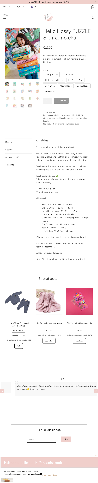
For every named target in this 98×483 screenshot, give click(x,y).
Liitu (66, 439)
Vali (18, 346)
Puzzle (46, 121)
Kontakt (21, 7)
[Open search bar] (93, 18)
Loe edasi (49, 341)
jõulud (51, 124)
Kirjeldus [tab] (9, 142)
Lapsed (70, 118)
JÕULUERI (79, 115)
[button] (5, 18)
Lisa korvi (61, 100)
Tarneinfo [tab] (9, 164)
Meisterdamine (80, 118)
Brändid (7, 7)
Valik (45, 70)
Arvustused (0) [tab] (12, 157)
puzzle (77, 124)
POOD (5, 15)
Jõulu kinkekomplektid (64, 115)
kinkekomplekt (61, 124)
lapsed (71, 124)
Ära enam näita (49, 475)
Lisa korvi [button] (79, 341)
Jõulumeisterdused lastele (54, 118)
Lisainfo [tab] (9, 149)
